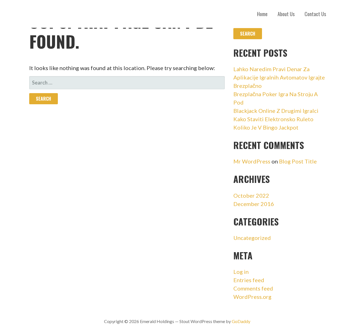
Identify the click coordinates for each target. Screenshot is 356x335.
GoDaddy (241, 321)
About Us (286, 14)
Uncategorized (252, 237)
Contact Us (315, 14)
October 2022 (251, 195)
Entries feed (248, 280)
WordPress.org (252, 296)
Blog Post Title (298, 161)
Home (262, 14)
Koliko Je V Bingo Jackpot (265, 127)
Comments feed (253, 288)
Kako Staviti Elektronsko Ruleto (273, 119)
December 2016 (253, 203)
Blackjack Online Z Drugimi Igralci (275, 110)
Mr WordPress (251, 161)
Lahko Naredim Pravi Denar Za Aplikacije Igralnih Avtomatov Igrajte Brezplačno (279, 77)
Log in (241, 271)
